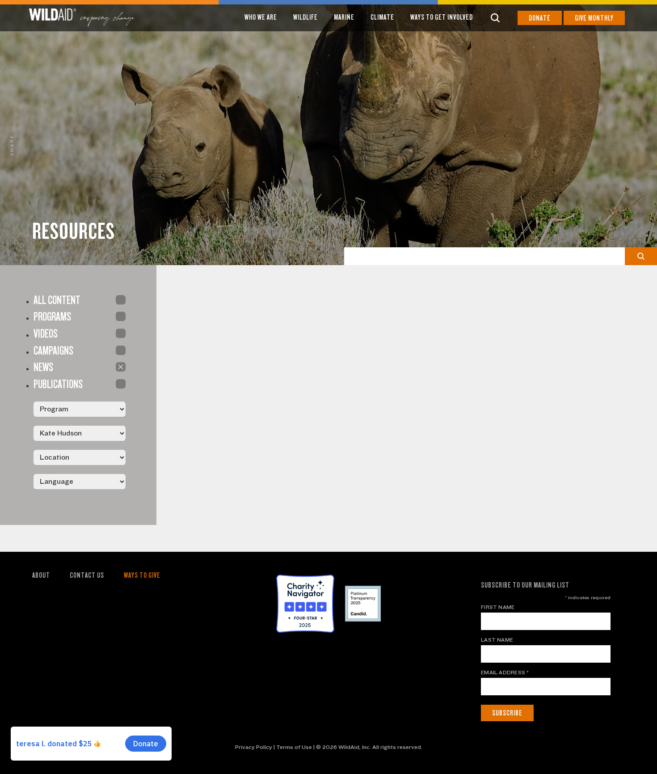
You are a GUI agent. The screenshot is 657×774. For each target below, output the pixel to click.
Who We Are (260, 17)
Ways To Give (142, 575)
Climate (382, 17)
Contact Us (87, 575)
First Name (497, 607)
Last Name (497, 640)
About (41, 575)
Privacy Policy (253, 747)
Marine (344, 17)
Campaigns (121, 350)
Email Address (505, 672)
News (121, 367)
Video (121, 333)
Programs (121, 316)
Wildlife (305, 17)
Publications (121, 384)
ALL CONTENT (121, 300)
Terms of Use (294, 747)
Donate (540, 18)
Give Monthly (594, 18)
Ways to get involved (441, 17)
